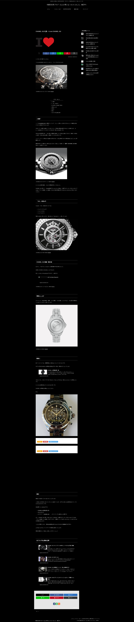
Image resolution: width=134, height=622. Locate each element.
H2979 (53, 181)
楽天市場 (45, 441)
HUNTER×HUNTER (85, 618)
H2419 (52, 91)
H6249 (49, 252)
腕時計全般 (91, 618)
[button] (74, 53)
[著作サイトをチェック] (54, 604)
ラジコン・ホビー (78, 618)
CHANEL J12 (46, 514)
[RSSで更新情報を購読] (59, 604)
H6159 (46, 349)
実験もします (54, 107)
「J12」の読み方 (55, 103)
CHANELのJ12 (42, 123)
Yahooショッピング (53, 441)
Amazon (39, 441)
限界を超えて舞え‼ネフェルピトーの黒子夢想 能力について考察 (92, 57)
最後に (53, 108)
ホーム (73, 618)
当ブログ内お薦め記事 (56, 112)
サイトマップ (41, 512)
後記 (53, 110)
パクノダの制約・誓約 (90, 61)
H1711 (53, 286)
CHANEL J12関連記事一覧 (43, 510)
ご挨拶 (53, 101)
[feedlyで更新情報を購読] (57, 604)
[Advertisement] (67, 19)
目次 (55, 99)
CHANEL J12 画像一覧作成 (57, 105)
